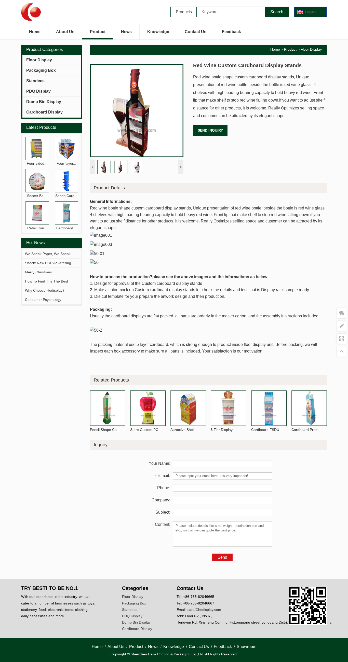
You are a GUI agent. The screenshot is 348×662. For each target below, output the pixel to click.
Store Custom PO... (146, 430)
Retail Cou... (37, 228)
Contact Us (195, 32)
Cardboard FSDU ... (267, 430)
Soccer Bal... (37, 196)
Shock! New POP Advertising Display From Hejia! (48, 267)
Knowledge (158, 32)
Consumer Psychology (43, 300)
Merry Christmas (38, 272)
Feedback (231, 32)
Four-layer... (66, 163)
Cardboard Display (44, 112)
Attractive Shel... (183, 430)
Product (97, 32)
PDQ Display (38, 91)
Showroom (246, 646)
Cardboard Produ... (307, 430)
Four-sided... (37, 163)
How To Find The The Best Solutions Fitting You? (46, 285)
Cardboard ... (66, 228)
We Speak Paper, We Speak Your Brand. (48, 258)
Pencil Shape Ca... (105, 430)
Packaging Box (41, 70)
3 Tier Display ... (224, 430)
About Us (65, 32)
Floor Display (39, 60)
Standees (35, 81)
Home (35, 32)
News (126, 32)
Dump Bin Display (43, 102)
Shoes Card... (66, 196)
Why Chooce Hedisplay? (44, 290)
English (311, 12)
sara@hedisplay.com (204, 610)
